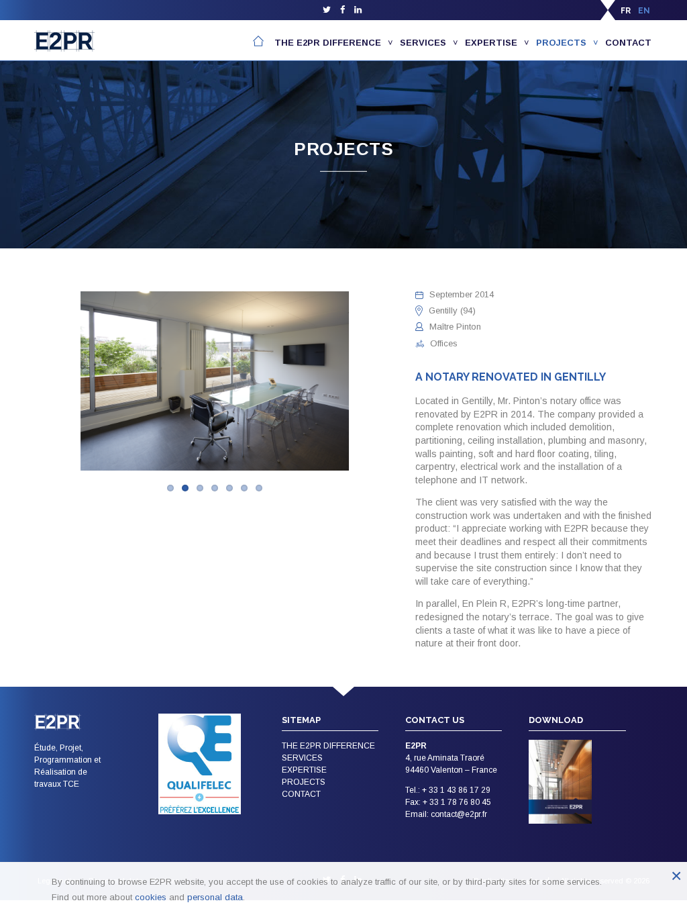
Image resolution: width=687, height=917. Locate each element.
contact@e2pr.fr (459, 814)
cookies (150, 897)
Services (423, 43)
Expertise (491, 43)
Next (412, 382)
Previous (16, 382)
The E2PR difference (327, 43)
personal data (215, 897)
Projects (561, 43)
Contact (628, 43)
